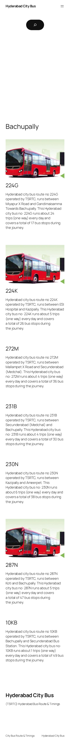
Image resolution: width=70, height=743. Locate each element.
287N (12, 565)
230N (12, 464)
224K (12, 291)
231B (11, 406)
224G (12, 185)
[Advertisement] (35, 82)
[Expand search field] (35, 25)
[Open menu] (62, 6)
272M (12, 349)
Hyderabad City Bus (21, 6)
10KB (11, 623)
